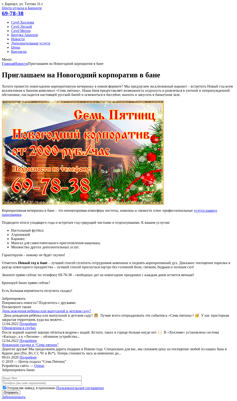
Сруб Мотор (21, 31)
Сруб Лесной (21, 26)
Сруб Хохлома (22, 22)
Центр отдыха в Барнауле (22, 8)
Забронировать (13, 397)
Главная (8, 64)
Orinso (39, 366)
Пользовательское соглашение (80, 388)
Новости (18, 39)
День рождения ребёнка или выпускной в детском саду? (46, 311)
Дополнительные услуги (30, 43)
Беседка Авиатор (24, 35)
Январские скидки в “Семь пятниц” (30, 345)
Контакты (19, 52)
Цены (15, 47)
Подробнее (28, 324)
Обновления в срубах (19, 328)
